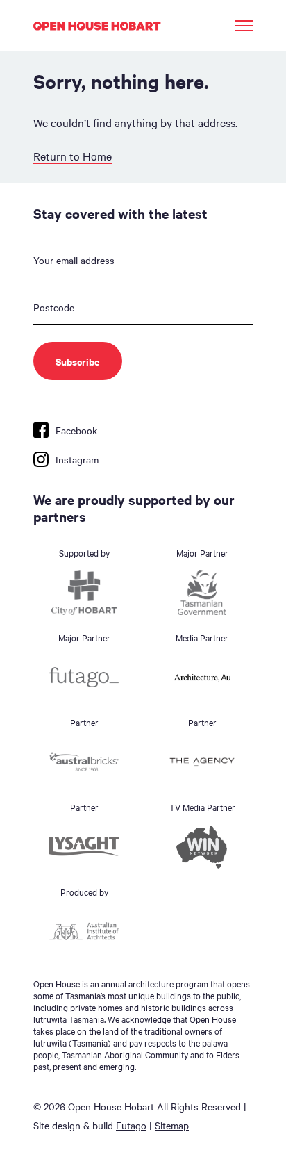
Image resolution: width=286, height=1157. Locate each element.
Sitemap (172, 1125)
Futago (131, 1125)
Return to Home (72, 155)
